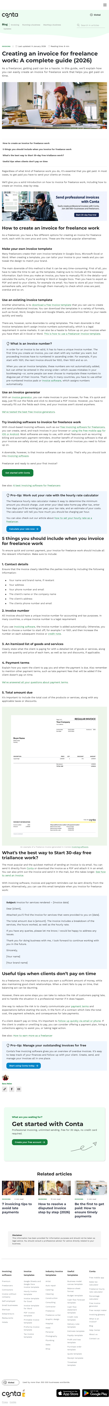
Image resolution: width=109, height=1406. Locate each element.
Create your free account (28, 1142)
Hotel (48, 1328)
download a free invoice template (51, 304)
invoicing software (18, 456)
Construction (52, 1298)
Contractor (51, 1307)
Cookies (13, 1402)
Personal (49, 1332)
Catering (49, 1290)
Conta (30, 868)
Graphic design (52, 1319)
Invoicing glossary (97, 1314)
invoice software (51, 380)
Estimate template (75, 1331)
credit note (54, 633)
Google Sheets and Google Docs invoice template (32, 1284)
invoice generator (22, 397)
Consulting (50, 1302)
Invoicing (15, 25)
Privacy (5, 1402)
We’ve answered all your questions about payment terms (35, 682)
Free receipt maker (98, 1310)
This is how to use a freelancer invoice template (72, 333)
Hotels (5, 1322)
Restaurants (7, 1318)
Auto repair (51, 1285)
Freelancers (7, 1285)
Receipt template (75, 1358)
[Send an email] (18, 1089)
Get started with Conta (17, 473)
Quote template (74, 1354)
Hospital (49, 1323)
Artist (48, 1281)
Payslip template (75, 1335)
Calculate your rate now (22, 529)
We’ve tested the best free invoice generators (28, 411)
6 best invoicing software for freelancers (36, 485)
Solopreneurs (8, 1314)
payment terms (80, 1006)
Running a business (31, 25)
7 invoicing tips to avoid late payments (17, 1208)
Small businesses (10, 1305)
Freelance (50, 1311)
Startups (6, 1309)
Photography (51, 1336)
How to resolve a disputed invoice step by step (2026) (54, 1208)
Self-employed (8, 1301)
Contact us (94, 1338)
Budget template (75, 1295)
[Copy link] (4, 1089)
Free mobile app (96, 1278)
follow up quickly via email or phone (79, 1021)
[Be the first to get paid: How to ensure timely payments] (91, 1194)
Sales (48, 1345)
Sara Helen (7, 1084)
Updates (7, 29)
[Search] (78, 25)
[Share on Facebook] (11, 1089)
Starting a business (52, 25)
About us (93, 1334)
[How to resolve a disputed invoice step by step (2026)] (54, 1194)
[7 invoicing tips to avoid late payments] (18, 1194)
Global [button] (97, 15)
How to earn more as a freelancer (32, 1035)
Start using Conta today (22, 1065)
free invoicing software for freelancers (82, 427)
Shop (48, 1349)
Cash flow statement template (72, 1310)
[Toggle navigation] (104, 4)
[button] (10, 1382)
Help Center (94, 1330)
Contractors (7, 1290)
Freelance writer (53, 1315)
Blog (5, 24)
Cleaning (49, 1294)
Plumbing (50, 1340)
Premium (6, 1281)
